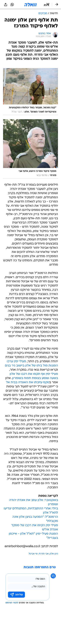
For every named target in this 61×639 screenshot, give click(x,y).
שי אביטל (33, 554)
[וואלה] (30, 4)
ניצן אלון (54, 554)
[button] (46, 4)
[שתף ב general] (5, 4)
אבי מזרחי (44, 554)
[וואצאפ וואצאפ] (12, 4)
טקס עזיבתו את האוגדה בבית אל (27, 382)
